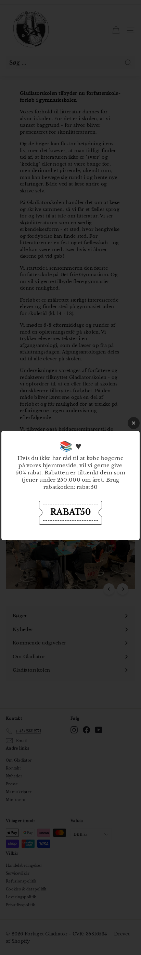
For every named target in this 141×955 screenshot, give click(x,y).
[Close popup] (134, 423)
